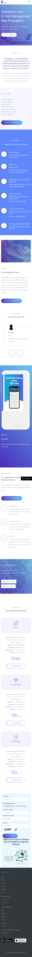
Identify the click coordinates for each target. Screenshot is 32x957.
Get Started (26, 478)
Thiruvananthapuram (6, 907)
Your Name (5, 796)
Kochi (2, 910)
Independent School (9, 806)
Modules (3, 886)
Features (3, 883)
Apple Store (9, 581)
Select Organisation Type (9, 803)
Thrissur (3, 919)
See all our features (11, 122)
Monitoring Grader (5, 896)
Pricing (3, 889)
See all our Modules (11, 498)
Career (3, 880)
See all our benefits (11, 301)
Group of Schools (21, 806)
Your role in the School (8, 815)
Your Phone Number (8, 809)
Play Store (9, 586)
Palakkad (3, 923)
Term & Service (5, 899)
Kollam (3, 916)
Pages (2, 876)
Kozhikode (3, 913)
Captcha (5, 822)
